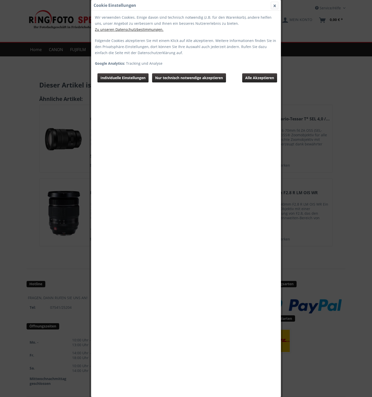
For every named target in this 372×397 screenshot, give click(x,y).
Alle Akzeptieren (259, 77)
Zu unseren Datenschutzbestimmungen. (129, 29)
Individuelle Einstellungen (123, 77)
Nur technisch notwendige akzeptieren (189, 77)
